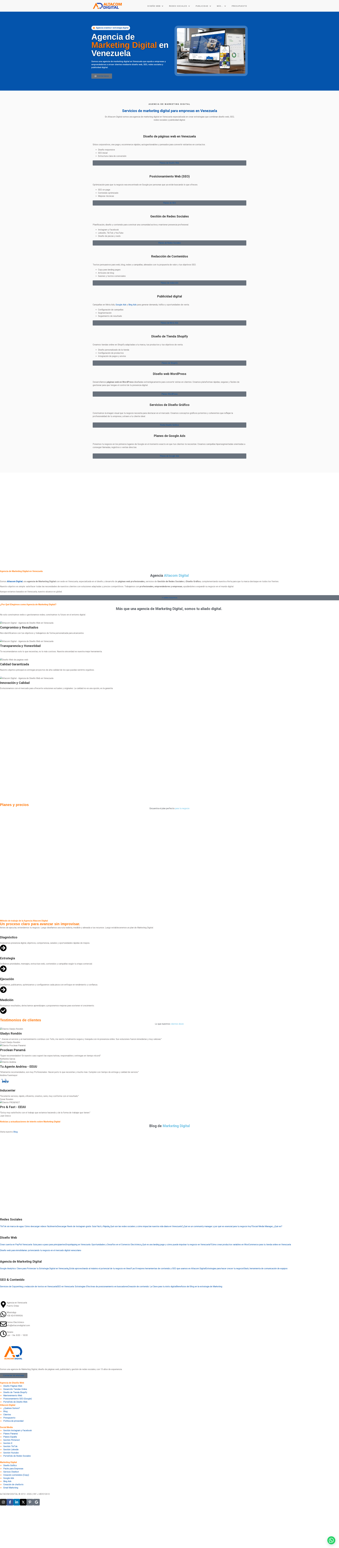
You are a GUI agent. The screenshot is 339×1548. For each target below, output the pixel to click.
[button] (331, 1540)
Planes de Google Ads (169, 436)
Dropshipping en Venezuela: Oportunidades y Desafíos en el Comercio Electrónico (103, 1244)
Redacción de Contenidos (169, 256)
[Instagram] (3, 1502)
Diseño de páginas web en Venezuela (169, 136)
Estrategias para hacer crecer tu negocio (225, 1268)
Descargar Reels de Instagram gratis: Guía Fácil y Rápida (83, 1226)
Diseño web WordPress (169, 374)
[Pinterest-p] (29, 1502)
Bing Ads (132, 304)
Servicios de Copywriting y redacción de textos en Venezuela (28, 1286)
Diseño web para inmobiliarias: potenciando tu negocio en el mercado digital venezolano (40, 1250)
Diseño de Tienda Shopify (169, 336)
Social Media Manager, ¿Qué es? (267, 1226)
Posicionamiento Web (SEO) (169, 176)
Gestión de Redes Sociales (169, 216)
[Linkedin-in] (16, 1502)
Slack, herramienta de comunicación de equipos (265, 1268)
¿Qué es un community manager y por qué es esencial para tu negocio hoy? (217, 1226)
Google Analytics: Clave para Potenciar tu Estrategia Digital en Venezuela (34, 1268)
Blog (15, 1132)
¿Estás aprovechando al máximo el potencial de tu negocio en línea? (100, 1268)
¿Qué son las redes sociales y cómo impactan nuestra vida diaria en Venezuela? (146, 1226)
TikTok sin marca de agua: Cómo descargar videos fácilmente (28, 1226)
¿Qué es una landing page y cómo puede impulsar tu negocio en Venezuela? (176, 1244)
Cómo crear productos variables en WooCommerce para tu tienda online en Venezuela (251, 1244)
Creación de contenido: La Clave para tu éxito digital (152, 1286)
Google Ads (121, 304)
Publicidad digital (169, 296)
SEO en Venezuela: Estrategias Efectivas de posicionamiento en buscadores (92, 1286)
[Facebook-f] (10, 1502)
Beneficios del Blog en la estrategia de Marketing (199, 1286)
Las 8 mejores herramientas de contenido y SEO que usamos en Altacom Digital (169, 1268)
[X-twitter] (23, 1502)
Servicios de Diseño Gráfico (169, 405)
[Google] (36, 1502)
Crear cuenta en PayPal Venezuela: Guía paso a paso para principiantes (32, 1244)
